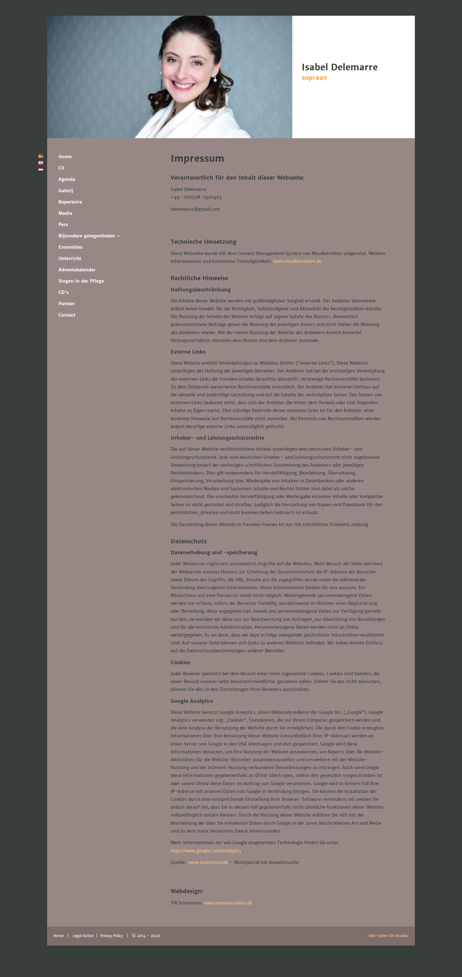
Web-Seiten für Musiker (388, 936)
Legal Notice (84, 936)
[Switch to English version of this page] (41, 163)
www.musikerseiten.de (297, 261)
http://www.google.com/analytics (206, 851)
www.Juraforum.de (208, 862)
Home (58, 936)
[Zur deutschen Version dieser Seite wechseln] (41, 156)
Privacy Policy (112, 936)
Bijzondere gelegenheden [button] (87, 236)
